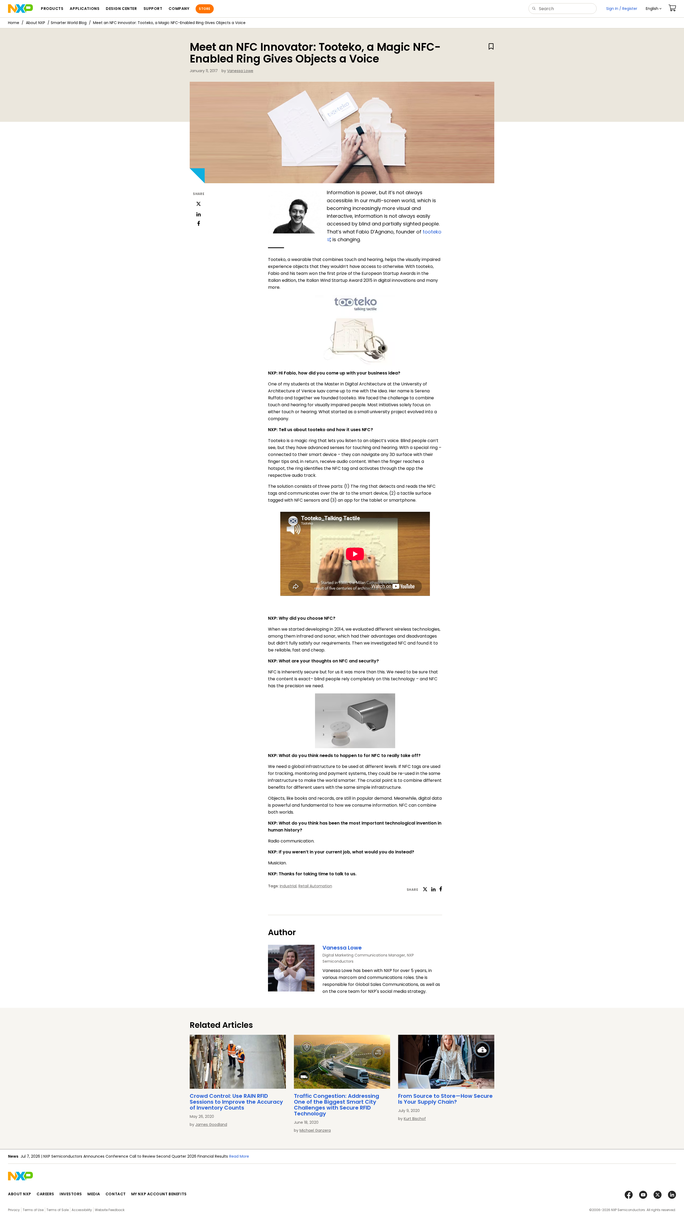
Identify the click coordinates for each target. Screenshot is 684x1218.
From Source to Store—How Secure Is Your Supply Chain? (445, 1099)
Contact (116, 1194)
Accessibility (82, 1210)
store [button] (204, 8)
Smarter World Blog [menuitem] (69, 22)
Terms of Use (33, 1210)
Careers (45, 1194)
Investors (71, 1194)
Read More (239, 1156)
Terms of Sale (57, 1210)
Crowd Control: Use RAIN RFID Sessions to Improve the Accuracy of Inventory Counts (236, 1101)
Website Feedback (110, 1210)
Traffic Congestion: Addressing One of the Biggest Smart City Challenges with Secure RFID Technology (336, 1104)
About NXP (35, 22)
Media (93, 1194)
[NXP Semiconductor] (20, 8)
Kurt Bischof (415, 1118)
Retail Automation (315, 886)
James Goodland (211, 1124)
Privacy (14, 1210)
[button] (653, 8)
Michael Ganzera (315, 1130)
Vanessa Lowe (240, 70)
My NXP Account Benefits (159, 1194)
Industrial (288, 886)
